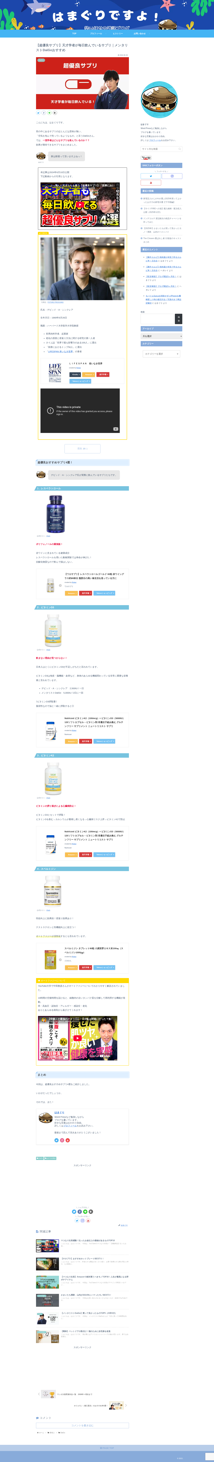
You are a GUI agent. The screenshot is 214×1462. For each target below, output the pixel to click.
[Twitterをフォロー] (56, 1140)
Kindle (75, 375)
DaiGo (40, 1158)
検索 (143, 312)
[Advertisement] (82, 1184)
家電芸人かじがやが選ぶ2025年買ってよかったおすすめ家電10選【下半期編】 (162, 200)
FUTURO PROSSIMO (56, 302)
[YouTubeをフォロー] (68, 1140)
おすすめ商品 (51, 1158)
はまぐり (59, 1112)
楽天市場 (102, 374)
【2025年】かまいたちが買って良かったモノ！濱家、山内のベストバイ (162, 230)
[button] (180, 148)
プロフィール (70, 1126)
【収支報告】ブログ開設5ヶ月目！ (161, 276)
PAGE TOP (108, 1448)
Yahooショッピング (80, 381)
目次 (80, 448)
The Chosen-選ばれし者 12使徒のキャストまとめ (162, 240)
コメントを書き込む (82, 1425)
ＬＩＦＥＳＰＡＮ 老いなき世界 (85, 363)
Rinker (78, 368)
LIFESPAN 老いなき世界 (60, 351)
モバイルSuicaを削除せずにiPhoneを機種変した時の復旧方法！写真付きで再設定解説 (163, 299)
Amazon (88, 375)
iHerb (48, 536)
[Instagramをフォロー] (62, 1140)
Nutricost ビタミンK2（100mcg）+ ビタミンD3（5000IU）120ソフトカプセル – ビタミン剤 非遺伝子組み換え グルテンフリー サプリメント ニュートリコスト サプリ (95, 722)
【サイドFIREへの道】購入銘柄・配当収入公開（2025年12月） (162, 210)
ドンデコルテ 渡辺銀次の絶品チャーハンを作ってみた (162, 220)
